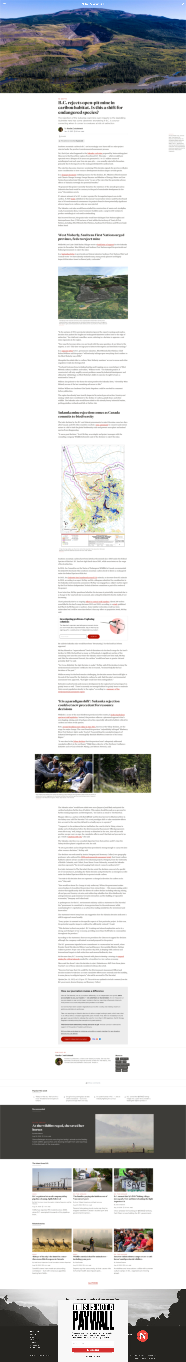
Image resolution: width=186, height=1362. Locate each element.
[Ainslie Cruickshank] (61, 129)
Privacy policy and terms (137, 1355)
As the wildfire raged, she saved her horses (58, 1127)
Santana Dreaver (121, 1262)
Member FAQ (35, 1348)
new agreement (102, 425)
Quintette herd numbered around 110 (82, 578)
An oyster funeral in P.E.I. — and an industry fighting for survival (108, 1098)
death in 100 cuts (75, 837)
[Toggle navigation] (4, 4)
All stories (93, 1283)
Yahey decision (79, 742)
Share (63, 136)
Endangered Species (122, 1064)
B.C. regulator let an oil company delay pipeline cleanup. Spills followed (49, 1197)
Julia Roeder (79, 1262)
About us (33, 1335)
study (73, 199)
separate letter (67, 351)
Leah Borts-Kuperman (41, 1262)
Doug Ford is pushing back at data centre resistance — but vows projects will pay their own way (77, 1099)
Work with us (34, 1340)
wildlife (125, 1070)
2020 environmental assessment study (96, 857)
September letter (68, 254)
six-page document (69, 175)
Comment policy (151, 1355)
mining (118, 1070)
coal (124, 1062)
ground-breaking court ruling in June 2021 (79, 727)
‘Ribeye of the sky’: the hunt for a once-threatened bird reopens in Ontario (47, 1099)
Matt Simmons (38, 1202)
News (34, 1194)
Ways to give (34, 1345)
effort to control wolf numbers (97, 602)
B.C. (117, 1059)
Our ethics (33, 1342)
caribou (118, 1062)
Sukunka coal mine (94, 154)
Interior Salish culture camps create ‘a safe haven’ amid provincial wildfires (133, 1257)
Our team (33, 1337)
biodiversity (124, 1059)
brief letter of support (105, 245)
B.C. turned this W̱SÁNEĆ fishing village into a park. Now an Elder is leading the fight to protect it (138, 1099)
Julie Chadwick (120, 1205)
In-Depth (62, 99)
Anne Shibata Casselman (82, 1202)
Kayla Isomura (97, 1202)
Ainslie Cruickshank (75, 128)
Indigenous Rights (121, 1067)
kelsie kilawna (38, 1133)
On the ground (39, 1122)
